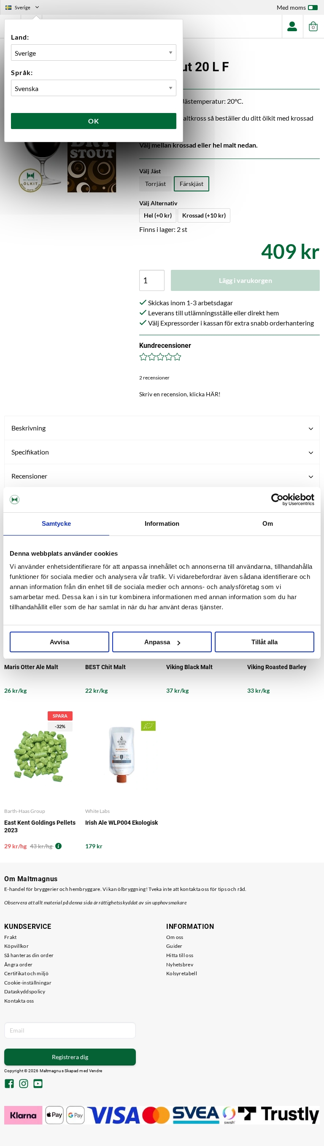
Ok (93, 121)
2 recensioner (154, 377)
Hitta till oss (179, 955)
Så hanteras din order (29, 955)
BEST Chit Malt (105, 667)
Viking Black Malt (189, 667)
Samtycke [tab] (56, 523)
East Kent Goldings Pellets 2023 (40, 826)
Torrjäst (155, 183)
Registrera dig (70, 1056)
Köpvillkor (16, 946)
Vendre (96, 1070)
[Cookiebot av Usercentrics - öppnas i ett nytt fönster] (277, 499)
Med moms (291, 7)
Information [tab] (162, 523)
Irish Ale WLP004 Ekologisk (121, 822)
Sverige (25, 8)
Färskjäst (191, 183)
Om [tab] (267, 523)
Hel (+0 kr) (158, 215)
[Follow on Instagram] (23, 1084)
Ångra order (18, 964)
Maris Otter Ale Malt (31, 667)
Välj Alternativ (158, 203)
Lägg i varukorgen (245, 280)
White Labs (97, 811)
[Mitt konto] (292, 26)
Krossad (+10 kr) (204, 215)
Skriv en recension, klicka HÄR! (180, 394)
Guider (174, 946)
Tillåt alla (264, 642)
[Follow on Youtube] (38, 1084)
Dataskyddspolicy (25, 991)
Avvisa (59, 642)
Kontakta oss (19, 1001)
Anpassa (157, 642)
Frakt (10, 937)
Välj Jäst (150, 171)
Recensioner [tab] (29, 476)
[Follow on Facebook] (9, 1084)
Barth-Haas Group (24, 811)
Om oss (175, 937)
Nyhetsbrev (179, 964)
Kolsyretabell (181, 973)
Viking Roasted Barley (276, 667)
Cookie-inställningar (27, 982)
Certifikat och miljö (26, 973)
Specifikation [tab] (30, 452)
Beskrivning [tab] (28, 428)
